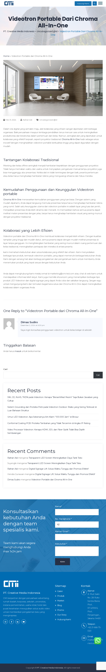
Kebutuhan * (61, 544)
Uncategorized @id (48, 120)
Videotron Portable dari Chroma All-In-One (51, 479)
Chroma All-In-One (71, 139)
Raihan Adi (27, 120)
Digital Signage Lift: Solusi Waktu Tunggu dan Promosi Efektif (58, 469)
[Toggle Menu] (100, 3)
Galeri (60, 591)
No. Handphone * (63, 519)
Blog (59, 605)
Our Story (62, 615)
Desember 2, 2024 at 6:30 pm (33, 325)
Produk (60, 596)
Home (6, 56)
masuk (18, 351)
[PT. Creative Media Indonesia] (9, 3)
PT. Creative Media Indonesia (50, 668)
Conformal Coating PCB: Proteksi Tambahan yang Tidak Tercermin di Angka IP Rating (48, 423)
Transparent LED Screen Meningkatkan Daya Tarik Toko (56, 458)
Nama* (58, 506)
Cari (5, 369)
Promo (60, 610)
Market (60, 600)
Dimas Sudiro (29, 322)
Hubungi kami (64, 619)
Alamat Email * (62, 531)
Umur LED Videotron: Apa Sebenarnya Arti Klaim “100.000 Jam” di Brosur (43, 417)
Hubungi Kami (83, 3)
